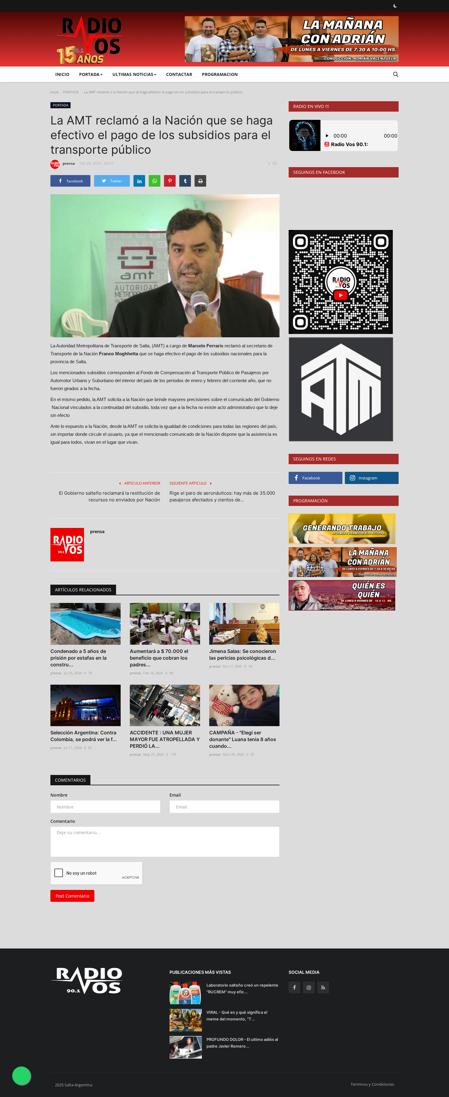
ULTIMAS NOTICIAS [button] (132, 74)
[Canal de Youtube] (341, 389)
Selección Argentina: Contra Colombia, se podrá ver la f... (83, 736)
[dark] (395, 5)
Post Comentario (72, 896)
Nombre (59, 795)
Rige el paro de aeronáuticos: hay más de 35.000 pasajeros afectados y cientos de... (222, 496)
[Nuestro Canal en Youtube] (341, 281)
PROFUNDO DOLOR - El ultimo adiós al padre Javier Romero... (242, 1043)
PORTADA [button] (89, 74)
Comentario (62, 821)
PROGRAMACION (220, 74)
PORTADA (71, 92)
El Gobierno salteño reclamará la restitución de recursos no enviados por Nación (109, 496)
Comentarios (70, 780)
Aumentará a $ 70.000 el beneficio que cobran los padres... (159, 658)
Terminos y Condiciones (372, 1084)
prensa (69, 163)
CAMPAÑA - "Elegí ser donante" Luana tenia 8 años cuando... (242, 739)
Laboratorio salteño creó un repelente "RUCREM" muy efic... (242, 988)
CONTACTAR (179, 74)
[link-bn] (292, 39)
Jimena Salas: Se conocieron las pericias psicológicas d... (242, 654)
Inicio (62, 74)
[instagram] (309, 987)
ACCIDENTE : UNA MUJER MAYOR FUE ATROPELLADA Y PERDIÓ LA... (165, 739)
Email (175, 795)
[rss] (323, 987)
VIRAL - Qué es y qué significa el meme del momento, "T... (236, 1015)
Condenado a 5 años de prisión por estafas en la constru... (78, 658)
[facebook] (294, 987)
